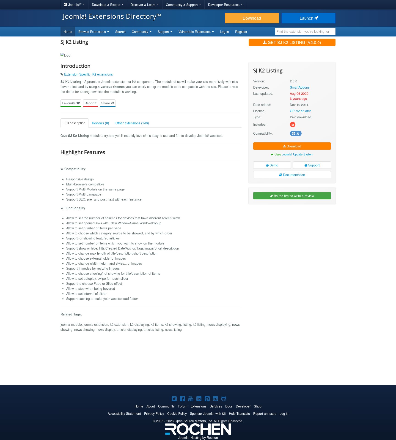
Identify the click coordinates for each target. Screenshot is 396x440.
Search (120, 31)
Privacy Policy (154, 413)
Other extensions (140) (132, 123)
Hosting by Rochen (198, 437)
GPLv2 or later (300, 111)
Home (67, 31)
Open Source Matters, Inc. (194, 420)
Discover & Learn (144, 4)
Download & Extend (106, 4)
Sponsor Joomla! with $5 (208, 413)
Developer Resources (224, 4)
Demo (273, 165)
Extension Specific (77, 74)
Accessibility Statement (124, 413)
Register (241, 31)
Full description (74, 123)
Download (252, 18)
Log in (224, 31)
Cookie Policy (177, 413)
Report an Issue (264, 413)
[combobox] (305, 31)
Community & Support (182, 4)
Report (90, 103)
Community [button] (140, 31)
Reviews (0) (100, 123)
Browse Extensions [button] (92, 31)
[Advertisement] (292, 237)
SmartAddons (300, 87)
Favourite (69, 103)
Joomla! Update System (297, 154)
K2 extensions (102, 74)
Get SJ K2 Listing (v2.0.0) (294, 42)
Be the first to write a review (293, 195)
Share (106, 103)
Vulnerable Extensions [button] (195, 31)
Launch (307, 18)
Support (313, 165)
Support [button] (164, 31)
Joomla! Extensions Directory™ (112, 16)
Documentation (293, 174)
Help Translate (239, 413)
